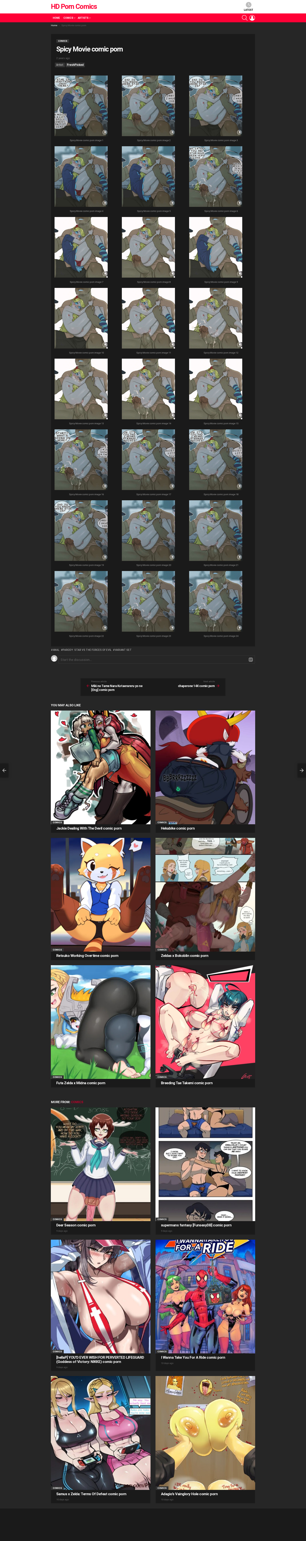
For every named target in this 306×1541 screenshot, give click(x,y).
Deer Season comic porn (75, 1225)
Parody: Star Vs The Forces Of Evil (87, 649)
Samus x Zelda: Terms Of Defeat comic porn (91, 1494)
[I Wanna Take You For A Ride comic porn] (205, 1296)
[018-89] (215, 460)
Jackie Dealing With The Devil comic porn (88, 828)
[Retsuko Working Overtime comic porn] (101, 895)
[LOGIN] (252, 17)
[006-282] (215, 177)
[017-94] (148, 460)
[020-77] (148, 531)
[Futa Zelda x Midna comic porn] (101, 1022)
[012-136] (215, 318)
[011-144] (148, 318)
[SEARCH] (245, 17)
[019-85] (81, 531)
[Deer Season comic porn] (101, 1164)
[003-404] (215, 106)
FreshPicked (75, 64)
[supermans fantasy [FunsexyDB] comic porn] (205, 1164)
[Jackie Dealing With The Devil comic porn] (101, 767)
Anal (56, 649)
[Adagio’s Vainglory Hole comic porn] (205, 1433)
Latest (248, 9)
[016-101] (81, 460)
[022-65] (81, 601)
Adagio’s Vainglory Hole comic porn (189, 1494)
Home (56, 17)
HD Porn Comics (74, 6)
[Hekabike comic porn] (205, 767)
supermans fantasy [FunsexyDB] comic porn (196, 1225)
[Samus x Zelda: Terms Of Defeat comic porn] (101, 1433)
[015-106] (215, 389)
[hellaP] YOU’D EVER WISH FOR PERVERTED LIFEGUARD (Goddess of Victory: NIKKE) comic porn (100, 1359)
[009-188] (215, 247)
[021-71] (215, 531)
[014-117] (148, 389)
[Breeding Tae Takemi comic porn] (205, 1022)
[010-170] (81, 318)
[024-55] (215, 601)
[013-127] (81, 389)
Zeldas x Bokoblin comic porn (184, 956)
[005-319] (148, 177)
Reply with (251, 659)
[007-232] (81, 247)
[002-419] (148, 106)
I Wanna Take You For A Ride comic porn (193, 1357)
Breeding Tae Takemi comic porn (186, 1083)
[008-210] (148, 247)
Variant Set (123, 649)
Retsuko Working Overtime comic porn (87, 956)
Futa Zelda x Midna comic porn (80, 1083)
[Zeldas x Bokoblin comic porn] (205, 895)
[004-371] (81, 177)
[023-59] (148, 601)
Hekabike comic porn (178, 828)
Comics (68, 17)
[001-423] (81, 106)
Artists (83, 17)
